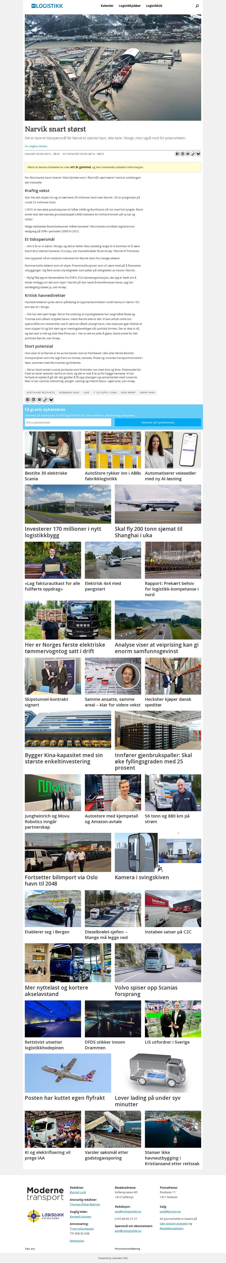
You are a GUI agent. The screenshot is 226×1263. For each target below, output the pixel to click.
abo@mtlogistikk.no (128, 1231)
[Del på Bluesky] (198, 153)
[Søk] (197, 6)
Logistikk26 (154, 6)
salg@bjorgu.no (170, 1211)
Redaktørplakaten (171, 1228)
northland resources (41, 392)
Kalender (107, 6)
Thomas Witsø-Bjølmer (85, 1204)
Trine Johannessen (82, 1229)
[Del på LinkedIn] (182, 153)
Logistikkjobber (130, 6)
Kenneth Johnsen (80, 1216)
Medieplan (77, 1241)
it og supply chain (105, 392)
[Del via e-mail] (187, 153)
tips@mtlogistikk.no (128, 1211)
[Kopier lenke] (193, 153)
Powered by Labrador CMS (113, 1258)
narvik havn (147, 392)
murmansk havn (69, 392)
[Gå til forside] (47, 5)
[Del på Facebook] (177, 153)
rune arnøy (128, 392)
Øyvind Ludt (78, 1192)
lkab (86, 392)
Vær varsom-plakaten (174, 1223)
